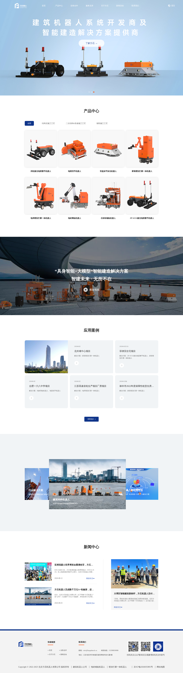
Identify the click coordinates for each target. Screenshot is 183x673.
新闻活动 (120, 6)
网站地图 (161, 667)
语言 (173, 6)
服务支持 (89, 6)
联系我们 (135, 6)
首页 (44, 6)
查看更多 (90, 419)
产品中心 (59, 6)
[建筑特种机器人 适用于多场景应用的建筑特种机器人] (87, 509)
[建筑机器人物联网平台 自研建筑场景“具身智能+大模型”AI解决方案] (137, 499)
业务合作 (74, 6)
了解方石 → (91, 43)
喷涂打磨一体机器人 (118, 667)
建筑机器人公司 (80, 667)
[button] (89, 92)
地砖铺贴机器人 (98, 667)
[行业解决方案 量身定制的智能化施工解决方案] (47, 499)
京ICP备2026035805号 (143, 667)
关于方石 (105, 6)
